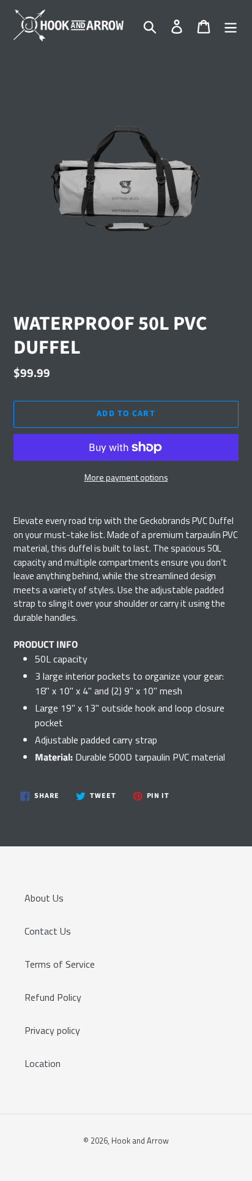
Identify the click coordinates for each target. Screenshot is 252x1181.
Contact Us (47, 931)
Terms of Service (59, 964)
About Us (44, 897)
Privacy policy (52, 1030)
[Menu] (230, 26)
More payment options (126, 477)
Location (42, 1063)
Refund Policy (52, 997)
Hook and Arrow (140, 1140)
